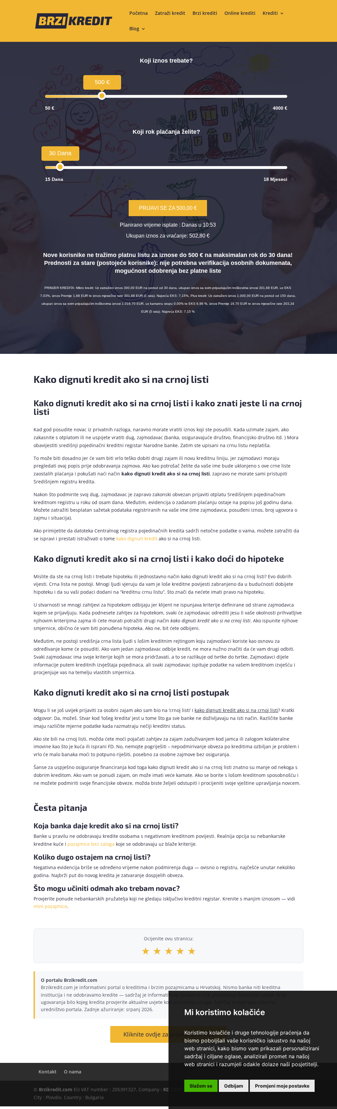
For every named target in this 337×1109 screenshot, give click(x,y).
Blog (134, 29)
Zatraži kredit (170, 13)
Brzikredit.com (55, 1089)
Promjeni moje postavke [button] (282, 1086)
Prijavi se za (168, 208)
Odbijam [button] (233, 1086)
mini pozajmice (50, 906)
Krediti (270, 13)
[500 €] (102, 96)
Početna (138, 13)
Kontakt (48, 1071)
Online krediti (239, 13)
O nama (72, 1071)
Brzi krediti (205, 13)
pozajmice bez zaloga (91, 844)
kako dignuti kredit (136, 538)
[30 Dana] (60, 167)
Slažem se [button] (201, 1086)
